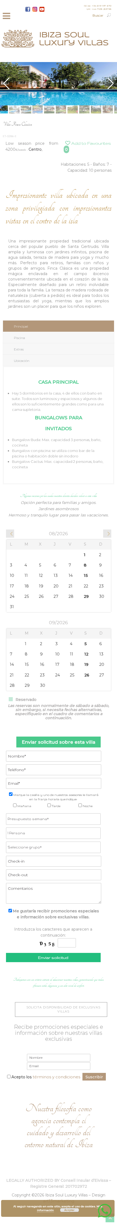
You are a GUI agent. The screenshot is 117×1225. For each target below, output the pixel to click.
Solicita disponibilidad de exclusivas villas (63, 1009)
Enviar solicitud (53, 957)
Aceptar (69, 1210)
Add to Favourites (90, 143)
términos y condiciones (56, 1076)
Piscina (19, 338)
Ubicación (21, 361)
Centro (35, 149)
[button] (110, 84)
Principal (21, 326)
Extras (19, 349)
